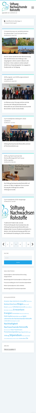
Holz (5, 316)
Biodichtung (29, 301)
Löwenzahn (7, 321)
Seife (26, 332)
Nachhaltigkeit (11, 323)
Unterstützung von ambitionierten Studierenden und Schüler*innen (18, 46)
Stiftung (6, 335)
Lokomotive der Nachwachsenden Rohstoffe (18, 319)
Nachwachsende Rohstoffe (16, 327)
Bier (25, 301)
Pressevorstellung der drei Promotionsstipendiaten (17, 282)
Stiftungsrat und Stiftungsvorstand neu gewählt (18, 91)
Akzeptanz (7, 301)
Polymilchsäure (18, 329)
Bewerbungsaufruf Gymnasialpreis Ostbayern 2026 (17, 279)
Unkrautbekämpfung (8, 338)
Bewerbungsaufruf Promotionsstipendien (15, 288)
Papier (12, 329)
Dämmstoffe (22, 307)
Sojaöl (29, 332)
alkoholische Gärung (18, 301)
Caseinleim (10, 307)
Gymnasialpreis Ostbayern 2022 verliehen (18, 133)
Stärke (23, 335)
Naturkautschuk (7, 329)
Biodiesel (7, 304)
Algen (11, 301)
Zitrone (14, 338)
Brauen (6, 307)
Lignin (24, 316)
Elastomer (11, 310)
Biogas (20, 304)
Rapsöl (23, 332)
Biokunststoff (26, 304)
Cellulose (16, 307)
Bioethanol (13, 304)
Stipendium (15, 335)
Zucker (17, 338)
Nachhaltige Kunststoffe (15, 320)
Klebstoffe (20, 316)
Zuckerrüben (22, 338)
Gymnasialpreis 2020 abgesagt (15, 199)
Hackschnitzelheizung (24, 313)
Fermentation (15, 313)
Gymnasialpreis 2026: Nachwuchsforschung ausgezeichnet (15, 275)
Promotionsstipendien (11, 332)
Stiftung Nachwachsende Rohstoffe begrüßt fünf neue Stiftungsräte (14, 158)
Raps (19, 332)
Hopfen (10, 316)
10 (28, 244)
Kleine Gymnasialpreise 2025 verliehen (14, 285)
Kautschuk (15, 316)
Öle (27, 338)
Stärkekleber (27, 335)
